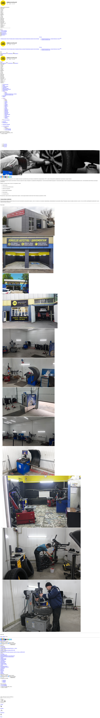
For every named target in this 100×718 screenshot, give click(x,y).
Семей (6, 115)
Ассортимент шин (3, 654)
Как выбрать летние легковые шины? (7, 656)
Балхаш (6, 108)
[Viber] (7, 177)
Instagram (5, 145)
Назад (6, 99)
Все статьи (2, 653)
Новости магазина (12, 643)
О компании (2, 667)
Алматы (6, 102)
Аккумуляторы (3, 661)
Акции (1, 665)
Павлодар (6, 113)
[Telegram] (11, 177)
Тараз (6, 103)
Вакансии (2, 668)
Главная (1, 657)
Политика (2, 673)
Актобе (6, 107)
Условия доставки (3, 664)
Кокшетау (6, 110)
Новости (1, 669)
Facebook (5, 144)
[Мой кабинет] (0, 35)
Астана (6, 101)
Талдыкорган (7, 116)
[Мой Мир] (4, 177)
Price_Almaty (2, 636)
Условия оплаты (3, 663)
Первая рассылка (4, 643)
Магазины (2, 670)
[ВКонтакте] (1, 177)
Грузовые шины (3, 659)
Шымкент (6, 105)
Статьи (1, 671)
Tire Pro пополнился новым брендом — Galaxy (8, 648)
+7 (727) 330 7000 (3, 31)
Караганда (6, 109)
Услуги (6, 92)
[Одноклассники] (2, 177)
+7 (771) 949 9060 (3, 30)
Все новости (2, 646)
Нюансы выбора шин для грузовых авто (7, 655)
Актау (6, 106)
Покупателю (2, 662)
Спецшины (2, 660)
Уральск (6, 117)
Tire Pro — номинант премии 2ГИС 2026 (7, 650)
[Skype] (9, 177)
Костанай (6, 111)
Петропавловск (7, 114)
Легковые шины (3, 658)
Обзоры (1, 672)
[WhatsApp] (8, 177)
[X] (5, 177)
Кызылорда (7, 112)
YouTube (5, 146)
